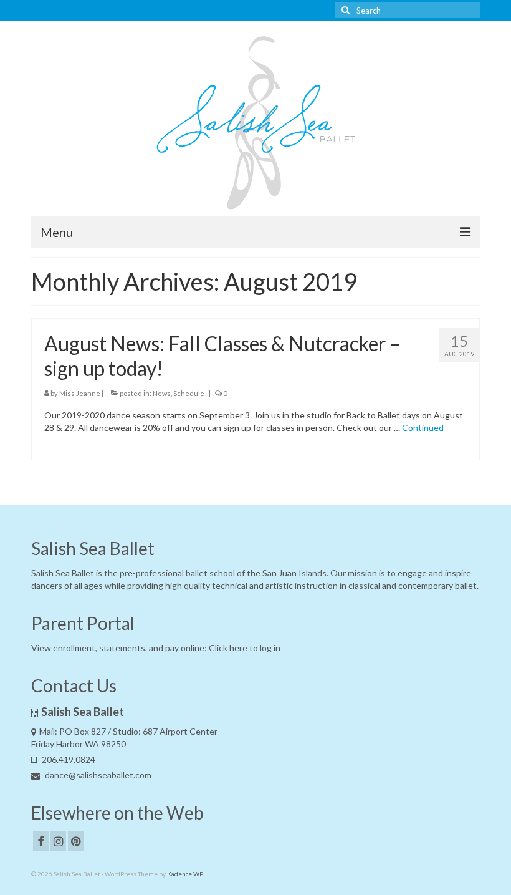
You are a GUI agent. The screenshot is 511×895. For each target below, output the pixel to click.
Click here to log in (244, 647)
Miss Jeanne (79, 393)
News (162, 393)
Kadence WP (185, 874)
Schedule (188, 393)
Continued (423, 427)
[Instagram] (58, 841)
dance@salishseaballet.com (97, 775)
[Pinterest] (76, 841)
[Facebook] (41, 841)
